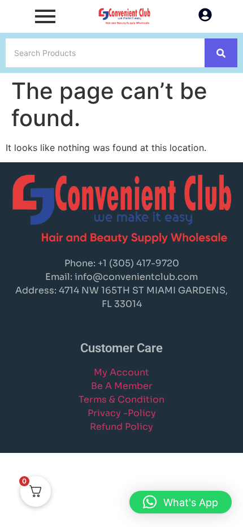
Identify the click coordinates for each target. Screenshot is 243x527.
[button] (180, 502)
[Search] (221, 52)
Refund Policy (121, 427)
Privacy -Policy (122, 413)
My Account (121, 372)
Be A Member (122, 386)
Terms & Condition (121, 399)
